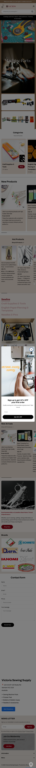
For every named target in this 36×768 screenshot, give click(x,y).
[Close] (31, 349)
